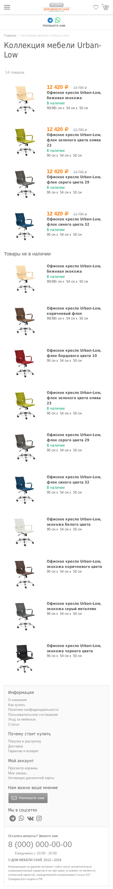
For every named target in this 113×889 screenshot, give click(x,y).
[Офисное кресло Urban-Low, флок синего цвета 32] (24, 226)
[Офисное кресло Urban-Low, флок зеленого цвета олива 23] (24, 142)
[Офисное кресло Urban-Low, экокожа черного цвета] (24, 659)
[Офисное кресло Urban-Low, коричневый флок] (24, 321)
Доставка (15, 746)
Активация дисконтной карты (31, 778)
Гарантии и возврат (23, 751)
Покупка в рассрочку (24, 741)
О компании (17, 700)
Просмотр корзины (23, 768)
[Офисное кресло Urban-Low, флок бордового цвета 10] (24, 363)
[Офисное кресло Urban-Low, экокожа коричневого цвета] (24, 574)
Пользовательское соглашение (33, 715)
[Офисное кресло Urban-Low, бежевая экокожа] (24, 100)
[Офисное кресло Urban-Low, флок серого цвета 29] (24, 184)
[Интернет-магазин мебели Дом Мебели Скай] (56, 7)
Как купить (16, 705)
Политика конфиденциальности (33, 710)
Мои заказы (17, 773)
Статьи (13, 724)
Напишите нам (31, 798)
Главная (10, 35)
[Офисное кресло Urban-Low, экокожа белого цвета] (24, 532)
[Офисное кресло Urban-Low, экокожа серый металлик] (24, 616)
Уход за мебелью (22, 719)
